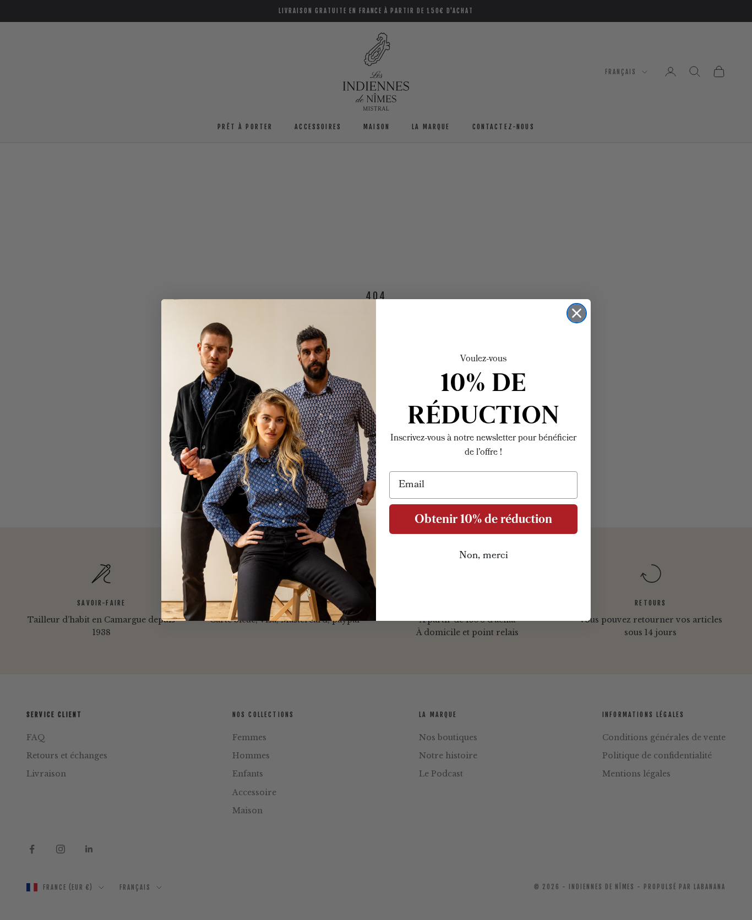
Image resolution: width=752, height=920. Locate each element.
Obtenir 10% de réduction (483, 519)
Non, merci (483, 556)
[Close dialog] (576, 313)
